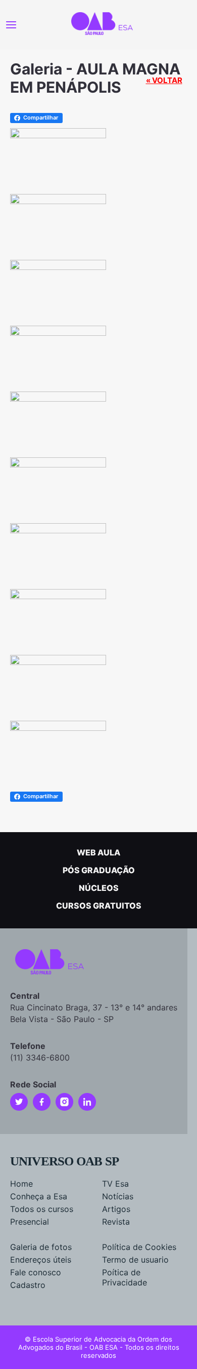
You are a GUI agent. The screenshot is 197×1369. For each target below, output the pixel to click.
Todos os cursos (41, 1209)
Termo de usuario (135, 1260)
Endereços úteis (40, 1260)
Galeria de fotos (41, 1247)
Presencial (29, 1222)
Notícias (117, 1196)
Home (21, 1184)
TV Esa (115, 1184)
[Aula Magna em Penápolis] (58, 134)
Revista (116, 1222)
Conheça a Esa (38, 1196)
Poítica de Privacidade (124, 1277)
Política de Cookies (139, 1247)
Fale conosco (35, 1272)
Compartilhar (40, 117)
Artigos (116, 1209)
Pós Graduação (99, 870)
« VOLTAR (164, 80)
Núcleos (99, 888)
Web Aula (98, 852)
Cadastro (27, 1285)
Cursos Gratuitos (98, 906)
